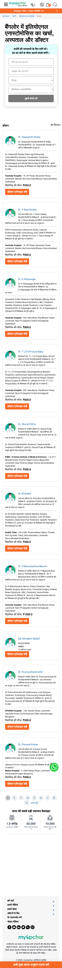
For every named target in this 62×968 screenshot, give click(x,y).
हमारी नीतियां (12, 904)
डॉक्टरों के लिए (13, 913)
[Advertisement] (31, 865)
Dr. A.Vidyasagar (27, 279)
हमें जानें (10, 900)
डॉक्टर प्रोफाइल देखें (17, 191)
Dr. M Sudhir (24, 493)
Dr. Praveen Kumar (28, 744)
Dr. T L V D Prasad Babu (30, 351)
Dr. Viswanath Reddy (29, 137)
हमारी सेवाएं (12, 909)
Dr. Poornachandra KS (30, 672)
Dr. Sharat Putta (27, 424)
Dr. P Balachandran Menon (32, 566)
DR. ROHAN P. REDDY (29, 638)
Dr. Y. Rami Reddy (27, 209)
